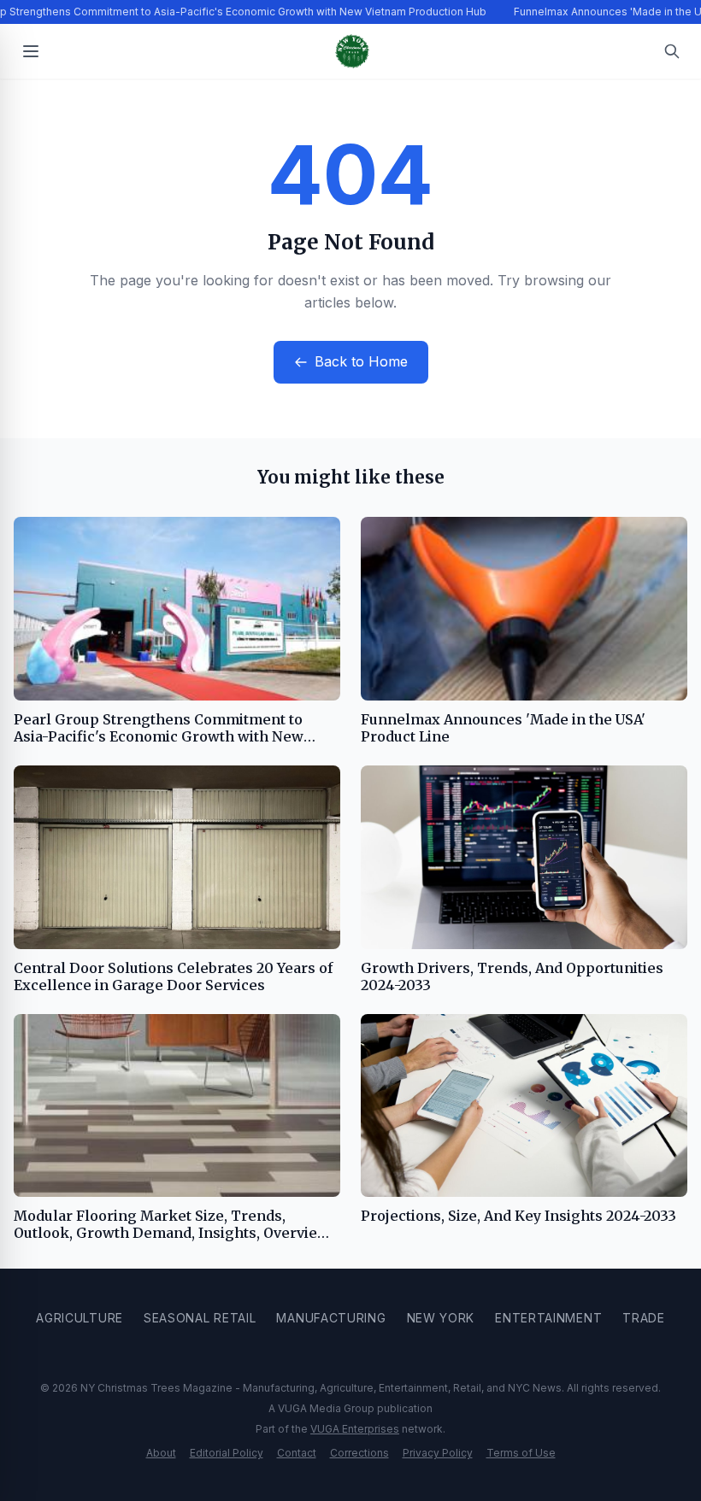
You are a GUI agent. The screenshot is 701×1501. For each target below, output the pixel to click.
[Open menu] (31, 51)
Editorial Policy (226, 1452)
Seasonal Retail (200, 1317)
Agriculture (79, 1317)
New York (441, 1317)
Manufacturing (331, 1317)
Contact (296, 1452)
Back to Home (361, 361)
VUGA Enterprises (354, 1428)
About (161, 1452)
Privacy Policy (438, 1452)
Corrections (359, 1452)
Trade (643, 1317)
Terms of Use (521, 1452)
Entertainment (548, 1317)
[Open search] (672, 51)
